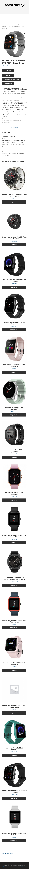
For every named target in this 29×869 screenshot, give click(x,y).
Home (3, 24)
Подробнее (13, 202)
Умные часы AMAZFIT (14, 120)
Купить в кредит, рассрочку (11, 79)
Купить (8, 75)
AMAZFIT (8, 122)
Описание (14, 127)
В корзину (8, 70)
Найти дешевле (7, 83)
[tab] (14, 127)
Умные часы (11, 24)
